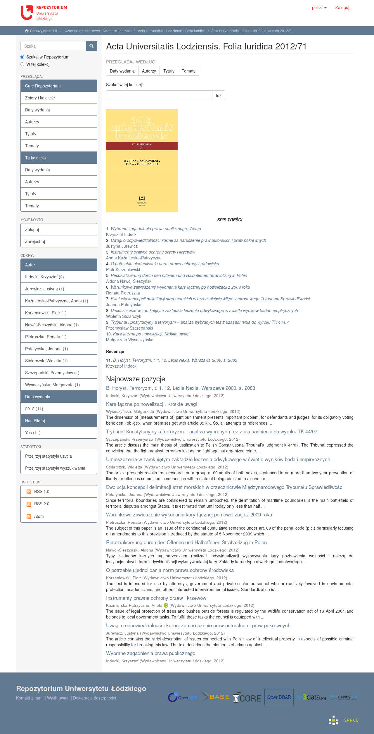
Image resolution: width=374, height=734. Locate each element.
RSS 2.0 (41, 503)
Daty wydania (37, 110)
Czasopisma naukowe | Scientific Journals (98, 30)
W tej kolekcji (38, 64)
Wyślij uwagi (58, 698)
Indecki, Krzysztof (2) (44, 277)
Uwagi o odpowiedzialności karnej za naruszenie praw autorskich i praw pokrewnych (198, 625)
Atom (39, 516)
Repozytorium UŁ (44, 30)
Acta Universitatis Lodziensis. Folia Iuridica (172, 30)
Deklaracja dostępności (94, 698)
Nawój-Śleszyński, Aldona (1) (52, 325)
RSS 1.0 (41, 491)
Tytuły (30, 134)
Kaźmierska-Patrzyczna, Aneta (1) (56, 301)
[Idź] (91, 46)
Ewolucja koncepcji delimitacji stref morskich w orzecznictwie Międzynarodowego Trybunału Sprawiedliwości (225, 486)
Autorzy (32, 122)
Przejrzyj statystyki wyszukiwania (55, 468)
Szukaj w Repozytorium (48, 57)
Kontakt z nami (30, 698)
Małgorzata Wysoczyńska (147, 336)
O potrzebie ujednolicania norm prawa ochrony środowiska (170, 569)
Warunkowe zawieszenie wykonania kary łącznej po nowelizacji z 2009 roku (189, 514)
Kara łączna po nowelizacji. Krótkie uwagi (151, 403)
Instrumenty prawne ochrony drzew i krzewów (156, 597)
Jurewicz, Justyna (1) (44, 289)
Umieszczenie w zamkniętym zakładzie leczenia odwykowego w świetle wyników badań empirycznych (218, 459)
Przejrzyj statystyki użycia (48, 456)
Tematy (32, 146)
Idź (218, 95)
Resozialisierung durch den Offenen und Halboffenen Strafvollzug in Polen (186, 542)
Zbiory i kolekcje (40, 98)
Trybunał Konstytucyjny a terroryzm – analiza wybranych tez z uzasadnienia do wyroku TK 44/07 (211, 431)
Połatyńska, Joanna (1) (46, 349)
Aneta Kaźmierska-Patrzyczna (150, 255)
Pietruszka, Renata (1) (46, 337)
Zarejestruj (35, 241)
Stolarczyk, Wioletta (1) (46, 360)
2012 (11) (34, 408)
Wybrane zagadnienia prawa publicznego (150, 653)
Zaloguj (32, 229)
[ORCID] (166, 605)
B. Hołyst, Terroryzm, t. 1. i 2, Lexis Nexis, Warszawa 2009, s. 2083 (180, 387)
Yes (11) (33, 432)
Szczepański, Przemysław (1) (52, 372)
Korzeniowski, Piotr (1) (46, 313)
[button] (319, 7)
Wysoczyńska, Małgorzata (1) (52, 384)
